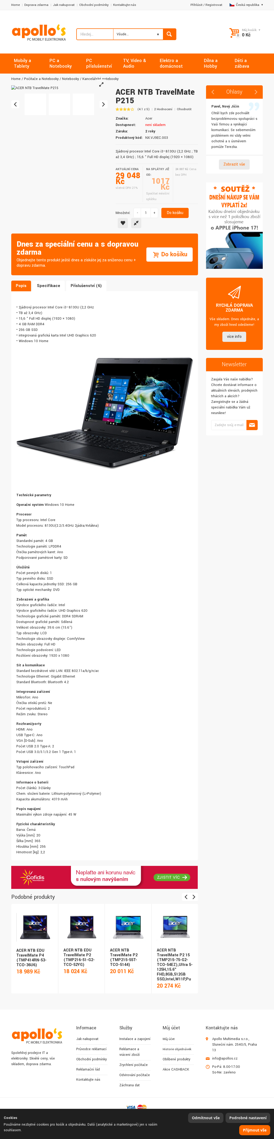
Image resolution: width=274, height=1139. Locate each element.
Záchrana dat (129, 1085)
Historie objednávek (177, 1049)
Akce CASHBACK (176, 1069)
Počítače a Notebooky (41, 79)
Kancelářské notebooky (100, 79)
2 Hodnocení (163, 109)
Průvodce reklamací (91, 1049)
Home (15, 5)
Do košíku (175, 213)
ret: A (55, 552)
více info (234, 336)
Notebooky (70, 79)
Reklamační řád (88, 1069)
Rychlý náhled (34, 921)
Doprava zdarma (36, 5)
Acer (148, 118)
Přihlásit (197, 5)
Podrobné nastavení (248, 1117)
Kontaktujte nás (124, 5)
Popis (21, 286)
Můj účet (169, 1039)
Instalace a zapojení (134, 1039)
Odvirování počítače (134, 1075)
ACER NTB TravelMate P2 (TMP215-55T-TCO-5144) (124, 957)
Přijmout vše (255, 1130)
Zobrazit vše (234, 164)
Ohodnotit (184, 109)
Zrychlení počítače (133, 1064)
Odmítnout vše (206, 1117)
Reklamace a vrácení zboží (129, 1052)
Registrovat (214, 5)
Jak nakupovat (64, 5)
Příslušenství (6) (86, 286)
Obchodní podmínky (94, 5)
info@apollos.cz (225, 1058)
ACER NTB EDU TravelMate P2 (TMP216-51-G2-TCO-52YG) (79, 957)
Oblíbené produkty (176, 1059)
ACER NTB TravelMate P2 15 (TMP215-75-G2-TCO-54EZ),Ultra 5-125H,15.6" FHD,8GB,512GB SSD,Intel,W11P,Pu (175, 964)
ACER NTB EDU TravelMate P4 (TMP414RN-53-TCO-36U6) (31, 958)
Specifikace (48, 286)
